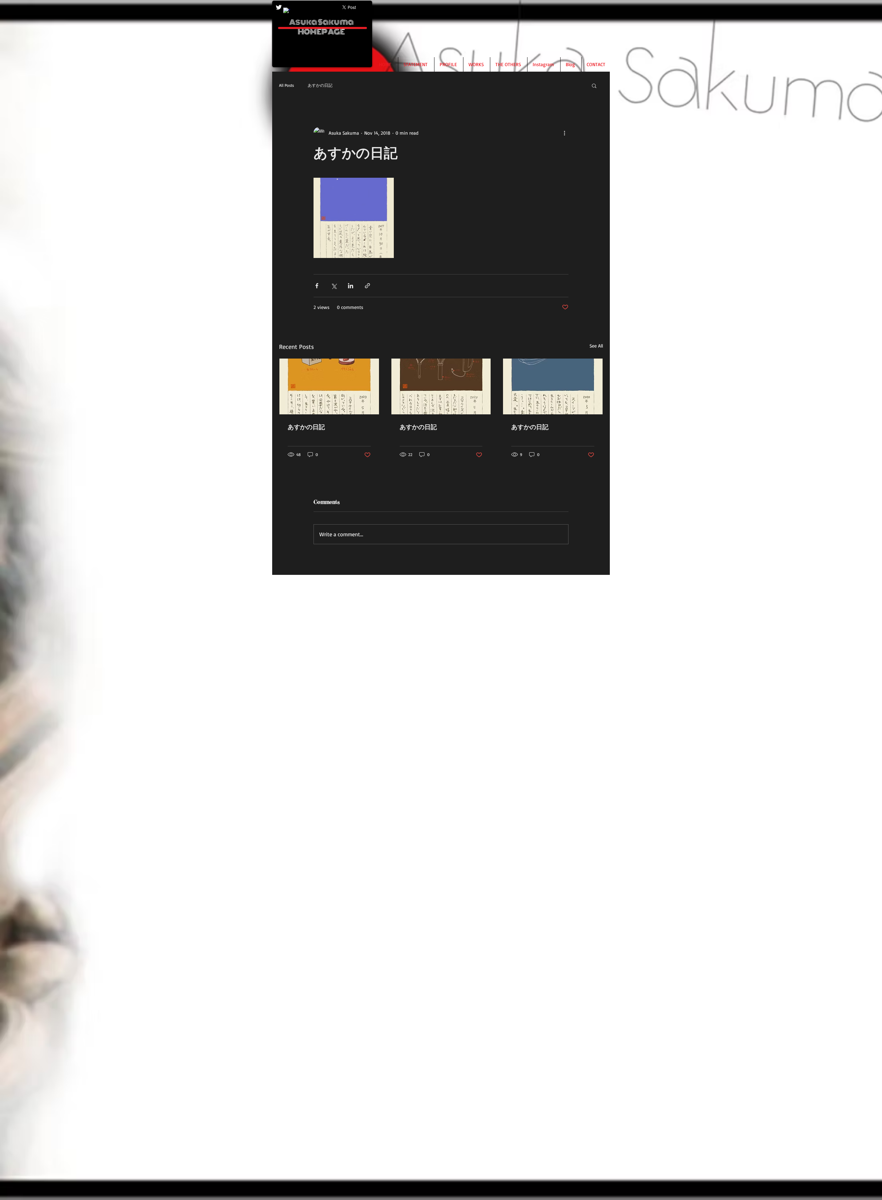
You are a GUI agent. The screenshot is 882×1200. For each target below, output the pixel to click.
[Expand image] (354, 218)
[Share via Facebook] (317, 285)
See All (596, 346)
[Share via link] (367, 285)
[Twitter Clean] (278, 7)
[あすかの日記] (329, 386)
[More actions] (564, 132)
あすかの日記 (320, 85)
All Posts (286, 85)
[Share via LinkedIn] (350, 285)
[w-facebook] (286, 11)
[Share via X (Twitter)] (333, 285)
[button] (594, 85)
